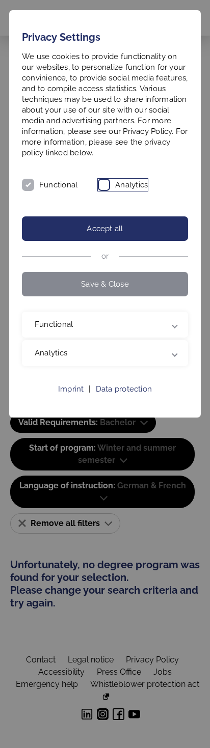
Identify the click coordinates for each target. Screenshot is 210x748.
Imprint (71, 399)
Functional (58, 184)
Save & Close (105, 284)
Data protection (124, 399)
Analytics (131, 184)
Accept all (105, 228)
